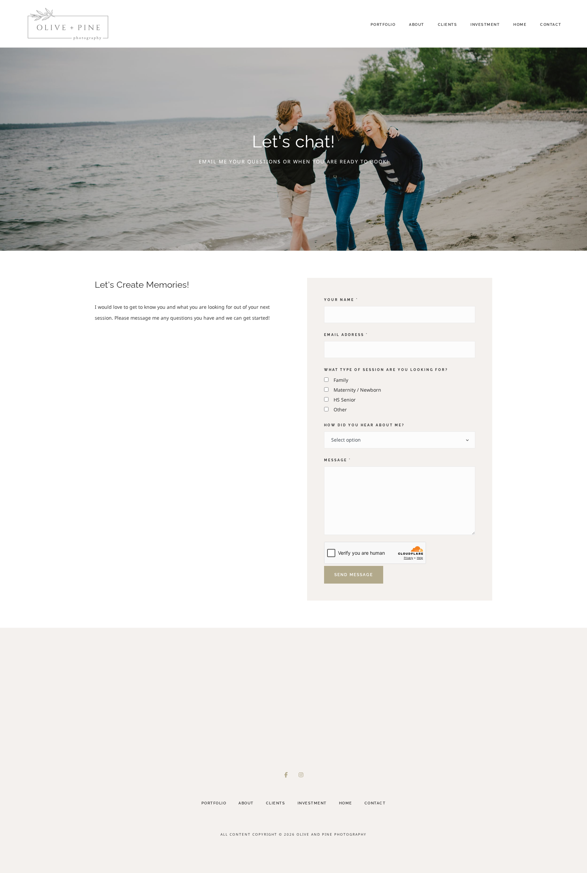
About (416, 24)
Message (337, 460)
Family (341, 380)
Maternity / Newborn (357, 390)
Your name (341, 300)
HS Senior (345, 399)
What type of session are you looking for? (386, 370)
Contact (551, 24)
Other (340, 409)
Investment (485, 24)
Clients (447, 24)
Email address (346, 335)
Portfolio (383, 24)
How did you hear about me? (364, 425)
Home (520, 24)
